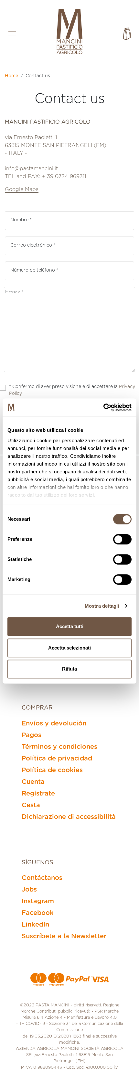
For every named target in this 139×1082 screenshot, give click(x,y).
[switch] (122, 539)
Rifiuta (69, 669)
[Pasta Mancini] (69, 32)
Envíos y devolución (54, 723)
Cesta (31, 805)
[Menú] (12, 34)
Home (11, 76)
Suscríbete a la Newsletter (64, 936)
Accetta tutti (69, 626)
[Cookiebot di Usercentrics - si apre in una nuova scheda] (103, 407)
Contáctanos (42, 878)
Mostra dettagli (102, 606)
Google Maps (21, 189)
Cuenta (33, 782)
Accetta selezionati (69, 647)
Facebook (38, 913)
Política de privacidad (57, 758)
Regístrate (38, 793)
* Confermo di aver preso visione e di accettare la (72, 390)
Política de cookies (52, 770)
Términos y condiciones (59, 747)
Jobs (29, 889)
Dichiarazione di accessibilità (69, 817)
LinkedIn (35, 924)
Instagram (38, 901)
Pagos (31, 735)
